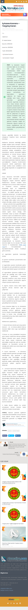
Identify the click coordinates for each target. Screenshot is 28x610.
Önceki (11, 442)
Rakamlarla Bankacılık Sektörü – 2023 (11, 454)
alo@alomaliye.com (6, 588)
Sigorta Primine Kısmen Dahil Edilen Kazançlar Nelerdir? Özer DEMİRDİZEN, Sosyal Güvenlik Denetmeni (17, 446)
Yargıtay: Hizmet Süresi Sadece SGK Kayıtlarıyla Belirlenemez (11, 482)
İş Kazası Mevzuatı (10, 30)
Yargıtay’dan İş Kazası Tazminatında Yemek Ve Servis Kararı (14, 503)
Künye (11, 590)
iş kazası (10, 430)
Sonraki (16, 452)
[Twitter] (16, 1)
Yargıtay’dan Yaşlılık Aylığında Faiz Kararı (13, 523)
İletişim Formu (5, 590)
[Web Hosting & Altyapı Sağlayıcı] (14, 599)
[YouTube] (24, 1)
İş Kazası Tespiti (16, 430)
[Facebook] (19, 1)
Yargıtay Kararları (19, 30)
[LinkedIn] (21, 1)
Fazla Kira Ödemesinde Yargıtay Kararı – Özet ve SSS (13, 543)
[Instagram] (26, 1)
